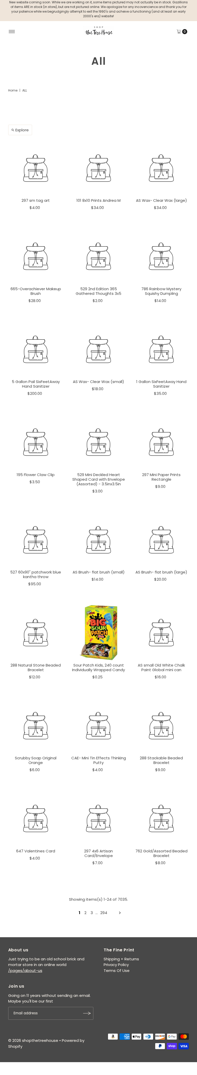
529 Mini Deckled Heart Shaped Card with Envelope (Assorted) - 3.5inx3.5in (98, 479)
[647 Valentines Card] (35, 818)
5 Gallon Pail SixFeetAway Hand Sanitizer (36, 384)
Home (12, 90)
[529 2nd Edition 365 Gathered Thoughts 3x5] (98, 256)
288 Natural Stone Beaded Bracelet (36, 667)
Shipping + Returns (121, 959)
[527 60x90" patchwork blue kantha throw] (35, 539)
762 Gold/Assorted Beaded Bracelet (161, 853)
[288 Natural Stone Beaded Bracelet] (35, 632)
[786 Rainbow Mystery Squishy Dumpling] (161, 256)
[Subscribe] (87, 1013)
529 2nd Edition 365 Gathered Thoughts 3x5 (98, 291)
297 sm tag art (36, 200)
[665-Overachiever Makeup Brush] (35, 256)
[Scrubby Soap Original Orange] (35, 725)
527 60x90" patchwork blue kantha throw (35, 574)
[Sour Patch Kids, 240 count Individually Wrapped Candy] (98, 632)
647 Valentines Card (35, 851)
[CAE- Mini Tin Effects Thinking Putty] (98, 725)
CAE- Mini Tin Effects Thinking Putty (98, 760)
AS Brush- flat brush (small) (99, 572)
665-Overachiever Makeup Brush (36, 291)
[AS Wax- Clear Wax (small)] (98, 349)
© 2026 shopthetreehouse (33, 1040)
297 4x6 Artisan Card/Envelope (98, 853)
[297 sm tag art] (35, 168)
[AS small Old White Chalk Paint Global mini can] (161, 632)
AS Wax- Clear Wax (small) (98, 381)
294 (103, 912)
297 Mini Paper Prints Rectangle (161, 477)
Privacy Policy (116, 964)
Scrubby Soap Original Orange (35, 760)
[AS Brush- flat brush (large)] (161, 539)
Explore (22, 130)
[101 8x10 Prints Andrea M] (98, 168)
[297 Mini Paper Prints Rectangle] (161, 442)
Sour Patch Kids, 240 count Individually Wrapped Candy (98, 667)
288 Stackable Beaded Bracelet (161, 760)
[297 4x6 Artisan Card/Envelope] (98, 818)
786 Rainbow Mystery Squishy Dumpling (161, 291)
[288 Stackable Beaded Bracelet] (161, 725)
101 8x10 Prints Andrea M (98, 200)
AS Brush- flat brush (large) (161, 572)
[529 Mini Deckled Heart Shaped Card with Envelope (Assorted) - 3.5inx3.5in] (98, 442)
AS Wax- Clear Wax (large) (161, 200)
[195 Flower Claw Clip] (35, 442)
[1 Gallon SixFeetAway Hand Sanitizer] (161, 349)
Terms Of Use (117, 970)
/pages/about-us (25, 970)
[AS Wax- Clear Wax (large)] (161, 168)
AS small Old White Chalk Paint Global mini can (161, 667)
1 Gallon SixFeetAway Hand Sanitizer (161, 384)
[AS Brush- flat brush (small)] (98, 539)
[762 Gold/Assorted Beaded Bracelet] (161, 818)
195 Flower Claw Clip (36, 474)
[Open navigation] (12, 31)
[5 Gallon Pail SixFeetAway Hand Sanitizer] (35, 349)
